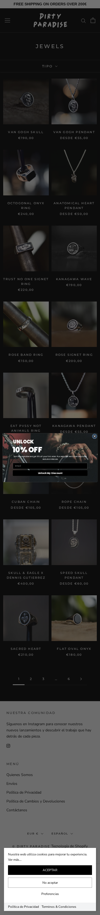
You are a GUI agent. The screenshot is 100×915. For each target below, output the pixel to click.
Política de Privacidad (23, 907)
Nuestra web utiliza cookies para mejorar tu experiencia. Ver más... (47, 857)
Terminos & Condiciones (59, 907)
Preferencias (50, 894)
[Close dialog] (94, 436)
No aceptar (50, 883)
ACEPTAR (50, 870)
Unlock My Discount (50, 473)
